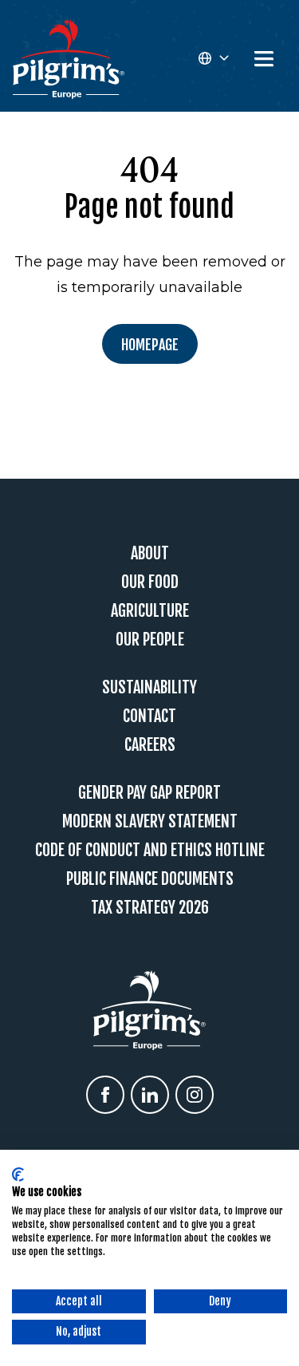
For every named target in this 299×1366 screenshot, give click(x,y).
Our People (150, 639)
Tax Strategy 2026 (150, 908)
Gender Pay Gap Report (149, 793)
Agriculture (150, 611)
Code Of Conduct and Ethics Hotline (150, 850)
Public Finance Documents (150, 879)
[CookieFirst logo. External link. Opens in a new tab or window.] (18, 1174)
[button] (213, 59)
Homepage (150, 344)
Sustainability (149, 687)
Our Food (150, 582)
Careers (149, 745)
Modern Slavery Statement (150, 821)
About (150, 553)
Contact (149, 716)
